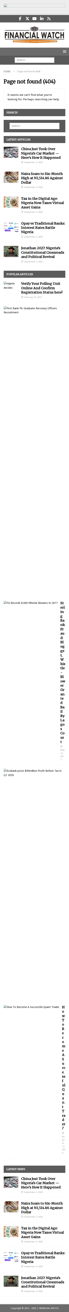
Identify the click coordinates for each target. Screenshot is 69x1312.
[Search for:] (34, 60)
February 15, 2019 (33, 297)
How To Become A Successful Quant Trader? (63, 1068)
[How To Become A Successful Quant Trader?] (31, 1007)
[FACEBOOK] (20, 18)
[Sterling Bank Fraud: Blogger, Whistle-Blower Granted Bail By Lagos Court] (31, 603)
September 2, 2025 (33, 261)
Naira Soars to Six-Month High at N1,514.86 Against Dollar (42, 178)
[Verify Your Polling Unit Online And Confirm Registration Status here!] (11, 285)
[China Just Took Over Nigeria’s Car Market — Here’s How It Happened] (11, 152)
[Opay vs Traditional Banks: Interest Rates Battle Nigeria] (11, 226)
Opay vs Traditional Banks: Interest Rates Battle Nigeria (43, 227)
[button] (64, 51)
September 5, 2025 (33, 162)
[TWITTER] (27, 18)
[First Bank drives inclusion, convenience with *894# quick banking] (33, 310)
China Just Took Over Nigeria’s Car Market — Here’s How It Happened (41, 153)
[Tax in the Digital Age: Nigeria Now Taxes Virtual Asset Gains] (11, 202)
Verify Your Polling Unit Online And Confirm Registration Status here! (41, 287)
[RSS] (49, 18)
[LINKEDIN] (41, 18)
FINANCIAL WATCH (49, 1308)
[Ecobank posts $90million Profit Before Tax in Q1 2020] (33, 773)
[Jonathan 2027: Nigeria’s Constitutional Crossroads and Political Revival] (11, 251)
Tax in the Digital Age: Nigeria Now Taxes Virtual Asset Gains (42, 202)
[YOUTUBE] (34, 18)
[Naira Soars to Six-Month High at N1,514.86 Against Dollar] (11, 177)
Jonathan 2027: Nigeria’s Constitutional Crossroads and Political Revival (42, 252)
